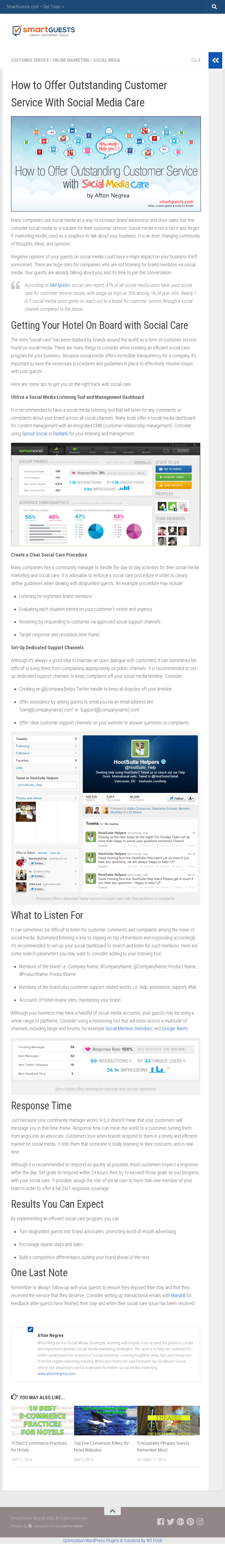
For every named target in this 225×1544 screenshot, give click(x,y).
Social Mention (119, 1028)
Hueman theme (72, 1526)
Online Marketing (71, 60)
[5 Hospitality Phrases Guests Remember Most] (168, 1420)
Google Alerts (175, 1028)
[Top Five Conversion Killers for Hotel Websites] (105, 1420)
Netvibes (143, 1028)
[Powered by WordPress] (30, 1526)
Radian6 (60, 433)
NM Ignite (59, 285)
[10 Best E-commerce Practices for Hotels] (42, 1420)
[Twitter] (171, 1522)
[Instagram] (200, 1522)
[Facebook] (161, 1522)
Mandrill (178, 1295)
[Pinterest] (190, 1522)
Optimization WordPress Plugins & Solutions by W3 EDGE (112, 1540)
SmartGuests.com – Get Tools (33, 6)
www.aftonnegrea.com (56, 1373)
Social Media (106, 60)
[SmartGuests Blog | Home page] (43, 31)
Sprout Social (34, 433)
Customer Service (30, 60)
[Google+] (180, 1522)
